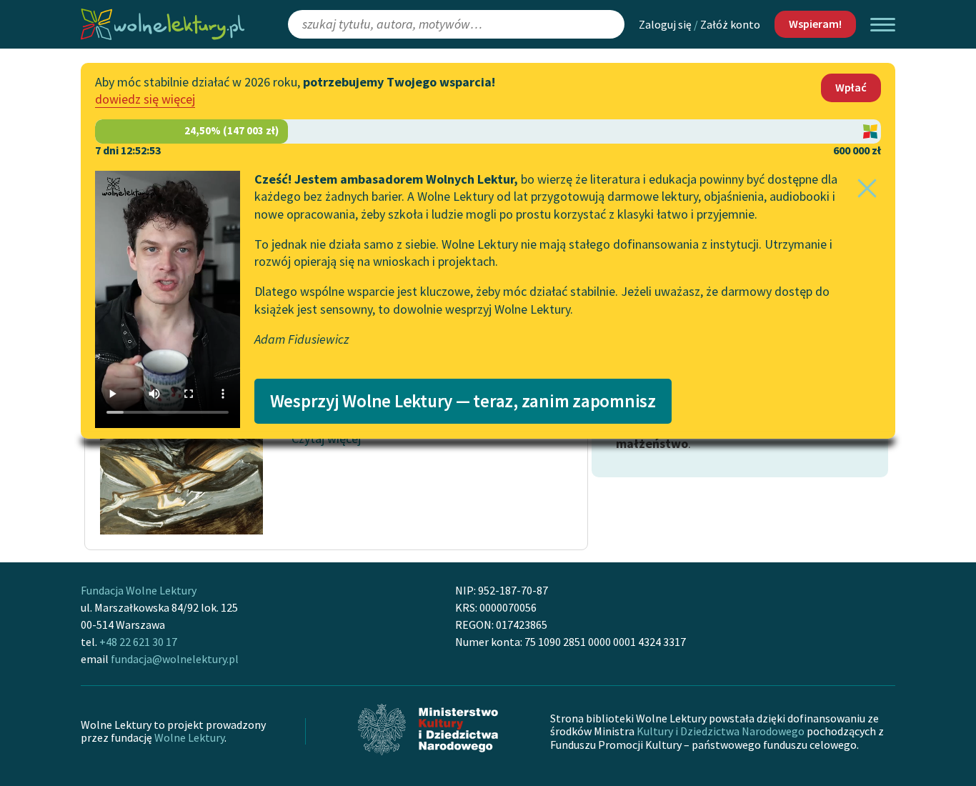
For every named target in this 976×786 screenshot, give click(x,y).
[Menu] (882, 24)
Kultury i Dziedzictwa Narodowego (721, 731)
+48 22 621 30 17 (138, 642)
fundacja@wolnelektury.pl (175, 659)
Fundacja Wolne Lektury (138, 590)
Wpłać (851, 87)
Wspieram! (815, 23)
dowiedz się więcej (145, 99)
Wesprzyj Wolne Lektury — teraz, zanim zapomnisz (463, 400)
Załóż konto (730, 24)
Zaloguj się (665, 24)
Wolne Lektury (189, 737)
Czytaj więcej (326, 438)
